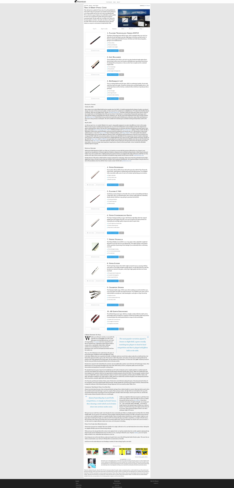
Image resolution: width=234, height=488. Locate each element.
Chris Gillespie (128, 459)
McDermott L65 (91, 117)
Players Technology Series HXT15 (102, 129)
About (77, 483)
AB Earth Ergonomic (114, 112)
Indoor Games (95, 5)
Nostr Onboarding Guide (117, 487)
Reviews (90, 5)
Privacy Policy (78, 485)
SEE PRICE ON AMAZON (113, 50)
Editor (122, 28)
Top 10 (94, 28)
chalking (136, 432)
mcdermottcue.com (139, 155)
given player (137, 400)
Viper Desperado (126, 129)
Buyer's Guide (104, 28)
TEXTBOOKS (109, 2)
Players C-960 (102, 133)
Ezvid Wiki (86, 5)
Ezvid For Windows (117, 483)
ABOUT (118, 2)
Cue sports (96, 342)
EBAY (121, 50)
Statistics (114, 28)
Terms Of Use (78, 487)
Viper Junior (94, 139)
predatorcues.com (126, 160)
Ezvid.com (117, 485)
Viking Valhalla (126, 133)
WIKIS (114, 2)
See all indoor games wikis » (141, 457)
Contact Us (156, 483)
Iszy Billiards (103, 139)
